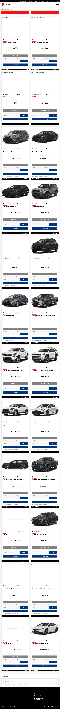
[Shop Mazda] (3, 4)
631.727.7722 (46, 1)
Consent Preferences (9, 708)
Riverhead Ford (30, 1)
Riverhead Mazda (20, 1)
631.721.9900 (25, 1)
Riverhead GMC (52, 1)
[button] (28, 137)
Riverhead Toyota (41, 1)
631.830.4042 (57, 1)
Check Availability (15, 64)
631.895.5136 (35, 1)
